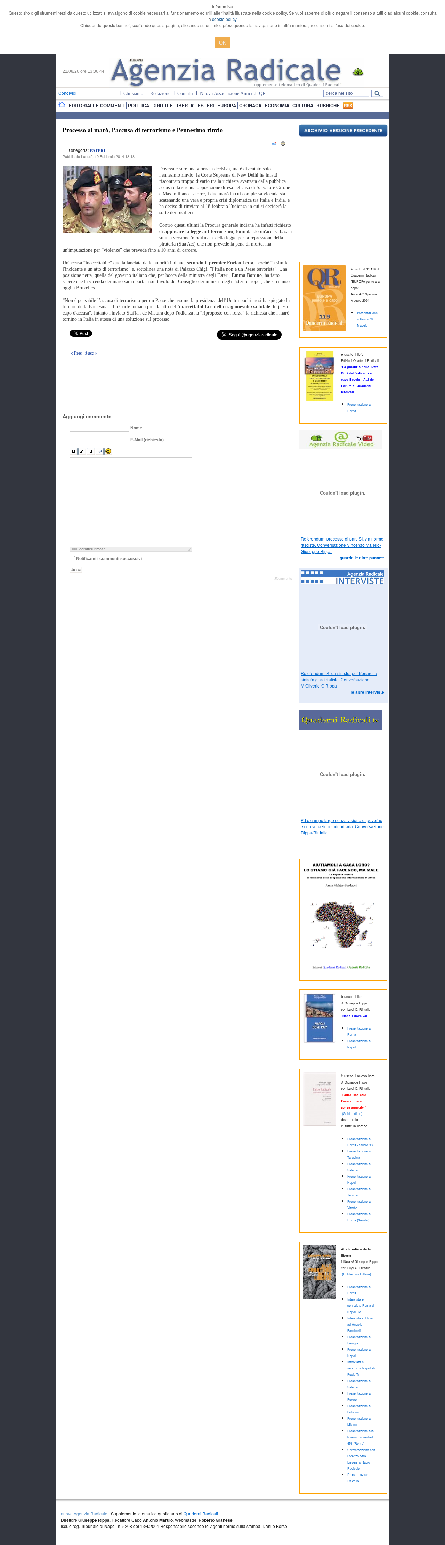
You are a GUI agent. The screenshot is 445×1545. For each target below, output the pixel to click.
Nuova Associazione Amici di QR (233, 93)
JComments (283, 578)
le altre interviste (367, 692)
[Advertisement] (177, 368)
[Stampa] (283, 145)
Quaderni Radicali (201, 1513)
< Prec (76, 353)
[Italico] (82, 452)
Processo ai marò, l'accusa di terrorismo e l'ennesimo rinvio (143, 129)
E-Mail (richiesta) (147, 439)
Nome (136, 428)
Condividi (67, 93)
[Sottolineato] (91, 452)
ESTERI (97, 150)
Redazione (160, 93)
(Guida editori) (352, 1113)
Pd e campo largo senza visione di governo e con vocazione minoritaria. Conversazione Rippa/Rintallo (342, 826)
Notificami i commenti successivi (109, 558)
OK (222, 42)
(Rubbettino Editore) (356, 1274)
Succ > (91, 353)
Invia (76, 569)
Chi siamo (133, 93)
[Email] (274, 145)
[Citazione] (100, 452)
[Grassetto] (74, 452)
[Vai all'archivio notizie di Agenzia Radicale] (343, 135)
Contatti (185, 93)
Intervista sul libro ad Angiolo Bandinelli (360, 1324)
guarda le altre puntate (362, 557)
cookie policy (224, 19)
